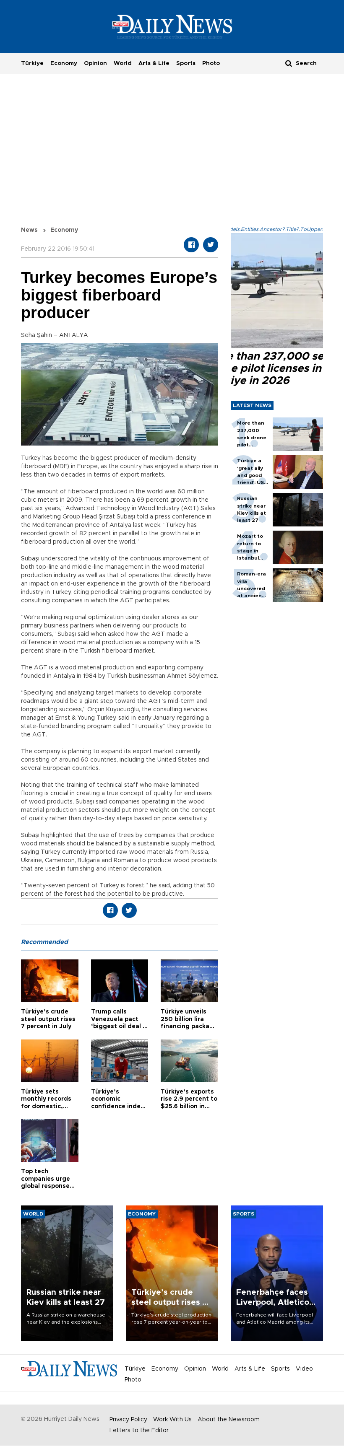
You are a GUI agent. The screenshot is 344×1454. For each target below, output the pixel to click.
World (123, 63)
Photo (211, 63)
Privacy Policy (128, 1420)
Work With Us (172, 1420)
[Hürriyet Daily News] (172, 26)
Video (304, 1369)
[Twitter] (210, 244)
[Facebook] (191, 244)
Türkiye (32, 63)
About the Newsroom (229, 1420)
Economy (63, 63)
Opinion (95, 63)
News (29, 230)
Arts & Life (153, 63)
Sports (185, 63)
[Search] (288, 63)
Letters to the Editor (139, 1430)
